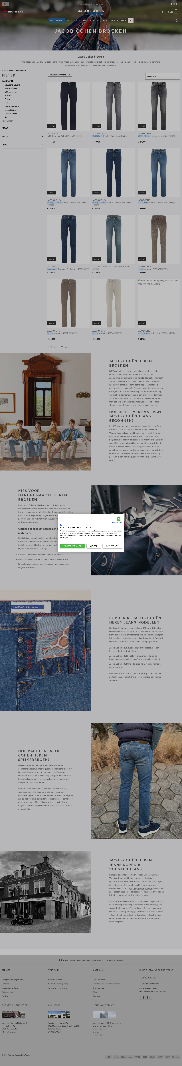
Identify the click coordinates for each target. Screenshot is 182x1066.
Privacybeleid (117, 523)
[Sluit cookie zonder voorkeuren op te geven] (118, 518)
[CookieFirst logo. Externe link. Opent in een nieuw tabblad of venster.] (61, 525)
